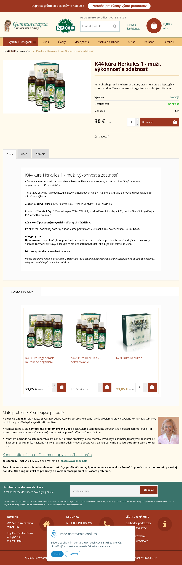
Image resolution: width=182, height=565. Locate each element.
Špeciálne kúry (22, 51)
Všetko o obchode (108, 42)
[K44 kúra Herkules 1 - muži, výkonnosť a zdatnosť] (47, 86)
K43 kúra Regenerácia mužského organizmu (39, 360)
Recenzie (169, 42)
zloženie (40, 154)
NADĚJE (174, 97)
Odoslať (149, 489)
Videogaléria (82, 42)
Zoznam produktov (137, 540)
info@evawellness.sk (73, 461)
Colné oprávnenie (136, 536)
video (24, 154)
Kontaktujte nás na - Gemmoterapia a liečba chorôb (47, 454)
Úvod (46, 42)
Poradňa (149, 42)
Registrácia (133, 28)
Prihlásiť (131, 24)
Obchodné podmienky (138, 523)
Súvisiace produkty (22, 291)
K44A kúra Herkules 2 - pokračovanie (86, 360)
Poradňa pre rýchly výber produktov (119, 6)
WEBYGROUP (149, 557)
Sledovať (103, 136)
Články (62, 42)
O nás (131, 42)
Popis (9, 154)
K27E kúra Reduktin (129, 358)
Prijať (57, 554)
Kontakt (11, 50)
